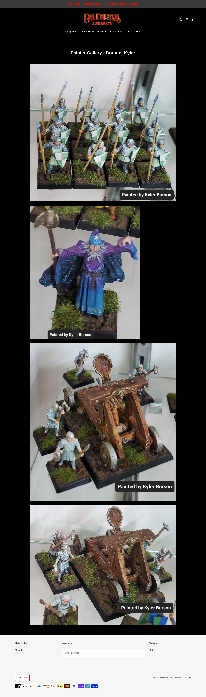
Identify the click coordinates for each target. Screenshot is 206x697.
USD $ (21, 677)
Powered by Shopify (183, 677)
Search (19, 650)
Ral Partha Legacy (167, 677)
